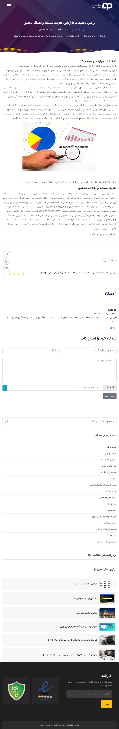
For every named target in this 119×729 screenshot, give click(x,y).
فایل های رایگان (109, 466)
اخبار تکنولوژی (110, 523)
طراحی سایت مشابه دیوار (85, 584)
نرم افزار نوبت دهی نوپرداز (85, 598)
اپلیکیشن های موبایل (107, 542)
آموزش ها (112, 510)
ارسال (106, 704)
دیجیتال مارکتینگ (109, 460)
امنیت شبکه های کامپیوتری (104, 517)
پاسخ (112, 327)
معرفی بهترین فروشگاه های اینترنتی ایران (78, 627)
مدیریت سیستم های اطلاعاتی (103, 485)
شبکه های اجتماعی (108, 498)
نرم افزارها (112, 504)
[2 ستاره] (18, 274)
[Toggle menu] (9, 6)
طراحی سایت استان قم (86, 613)
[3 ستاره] (14, 274)
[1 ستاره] (23, 274)
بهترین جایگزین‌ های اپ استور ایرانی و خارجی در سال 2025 (70, 655)
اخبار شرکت (111, 491)
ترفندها (113, 536)
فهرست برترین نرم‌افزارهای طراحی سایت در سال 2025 (72, 640)
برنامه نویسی (111, 453)
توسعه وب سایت (109, 472)
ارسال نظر (110, 396)
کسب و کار (112, 447)
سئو (115, 479)
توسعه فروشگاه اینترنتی (106, 529)
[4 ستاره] (9, 274)
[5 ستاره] (4, 274)
